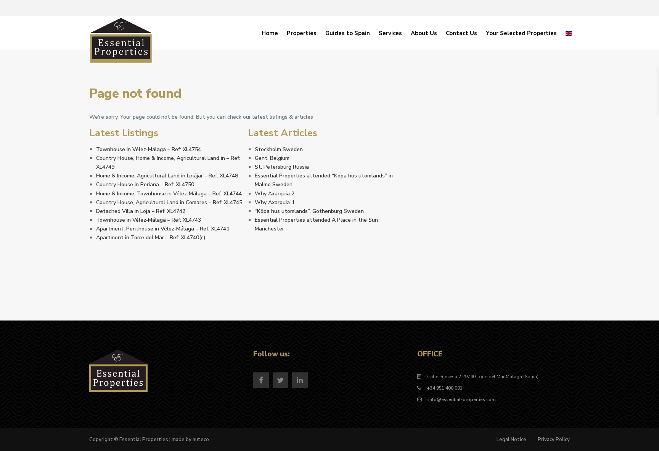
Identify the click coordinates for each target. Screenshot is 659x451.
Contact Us (461, 33)
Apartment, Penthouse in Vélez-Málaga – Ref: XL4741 (162, 228)
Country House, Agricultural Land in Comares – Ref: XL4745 (169, 202)
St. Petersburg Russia (282, 167)
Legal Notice (511, 439)
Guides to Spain (347, 33)
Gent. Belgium (272, 158)
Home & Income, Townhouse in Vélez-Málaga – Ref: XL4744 (169, 193)
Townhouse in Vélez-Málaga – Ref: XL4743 (148, 220)
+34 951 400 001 (445, 388)
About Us (424, 33)
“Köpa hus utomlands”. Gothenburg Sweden (309, 211)
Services (390, 33)
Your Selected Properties (521, 33)
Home (270, 33)
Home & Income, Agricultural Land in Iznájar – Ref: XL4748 (167, 175)
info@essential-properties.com (461, 399)
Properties (302, 33)
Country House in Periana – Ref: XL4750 (145, 184)
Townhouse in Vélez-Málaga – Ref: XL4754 (148, 149)
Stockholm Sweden (279, 149)
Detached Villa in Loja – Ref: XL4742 (140, 211)
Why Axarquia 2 (274, 193)
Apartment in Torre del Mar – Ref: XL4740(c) (151, 237)
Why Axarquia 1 (274, 202)
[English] (568, 33)
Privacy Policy (554, 439)
